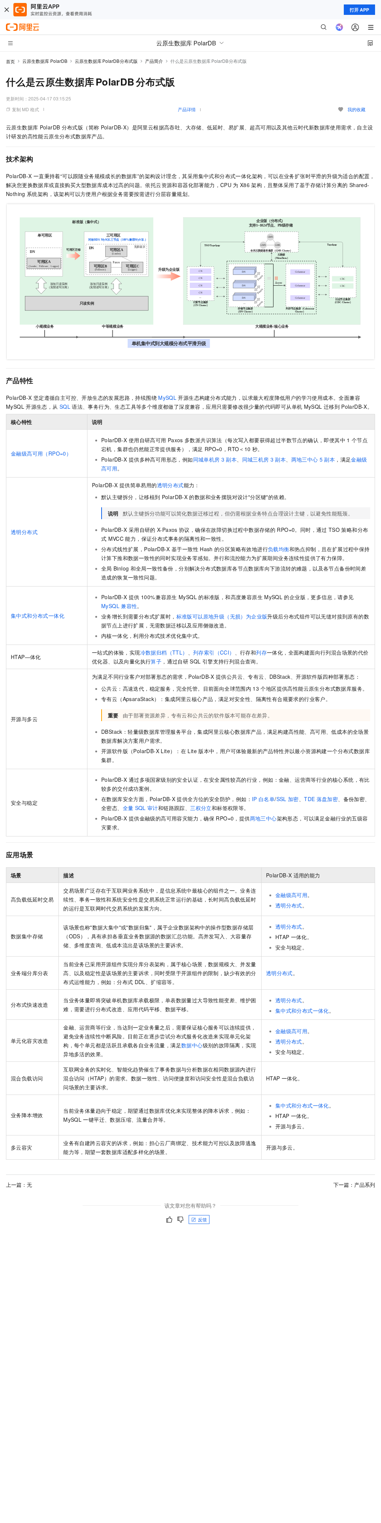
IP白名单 (263, 799)
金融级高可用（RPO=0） (41, 453)
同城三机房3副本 (264, 459)
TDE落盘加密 (321, 799)
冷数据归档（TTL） (164, 652)
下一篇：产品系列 (354, 1184)
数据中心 (192, 1045)
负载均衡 (278, 549)
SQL (65, 406)
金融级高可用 (291, 895)
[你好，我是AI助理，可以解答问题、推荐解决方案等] (339, 27)
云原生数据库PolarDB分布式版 (106, 61)
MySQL (167, 397)
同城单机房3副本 (215, 459)
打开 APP (359, 9)
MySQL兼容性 (119, 606)
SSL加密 (287, 799)
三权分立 (201, 808)
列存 (261, 652)
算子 (156, 661)
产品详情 (187, 109)
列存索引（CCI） (214, 652)
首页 (10, 61)
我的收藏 (356, 109)
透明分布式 (24, 532)
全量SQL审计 (140, 808)
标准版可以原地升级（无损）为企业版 (222, 616)
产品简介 (154, 61)
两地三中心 (263, 818)
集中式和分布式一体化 (37, 615)
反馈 (202, 1219)
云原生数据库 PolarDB (44, 61)
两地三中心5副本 (313, 459)
